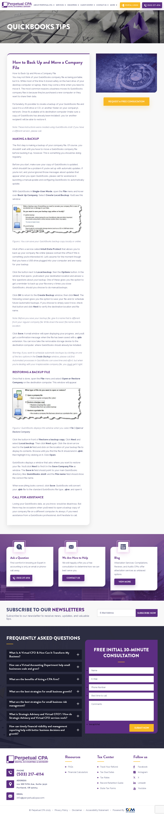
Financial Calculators (78, 772)
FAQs (70, 767)
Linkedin (142, 783)
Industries (72, 5)
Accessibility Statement (97, 810)
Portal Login (131, 5)
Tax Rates (105, 777)
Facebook (142, 767)
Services (60, 5)
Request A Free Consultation (126, 101)
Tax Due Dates (107, 772)
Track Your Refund (109, 767)
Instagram (143, 772)
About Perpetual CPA (43, 5)
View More (125, 581)
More (112, 5)
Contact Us (101, 5)
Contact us (73, 578)
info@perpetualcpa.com (30, 797)
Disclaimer (77, 810)
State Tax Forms (108, 788)
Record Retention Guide (111, 783)
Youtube (142, 788)
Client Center (86, 5)
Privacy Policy (61, 810)
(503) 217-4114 (153, 5)
